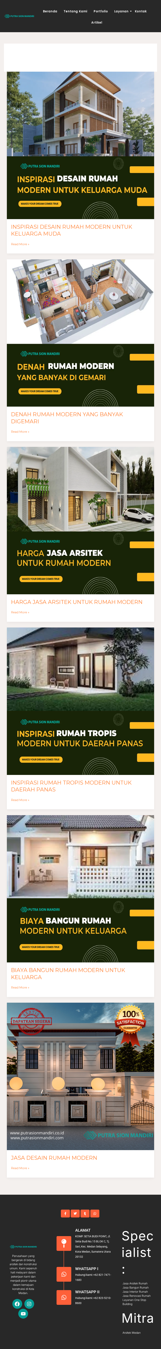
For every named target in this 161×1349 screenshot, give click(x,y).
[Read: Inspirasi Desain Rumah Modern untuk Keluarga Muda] (80, 145)
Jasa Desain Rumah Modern (54, 1158)
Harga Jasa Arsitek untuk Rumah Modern (77, 602)
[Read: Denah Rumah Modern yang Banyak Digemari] (80, 333)
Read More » (20, 244)
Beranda (50, 11)
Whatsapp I (86, 1268)
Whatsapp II (87, 1292)
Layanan (121, 11)
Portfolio (101, 11)
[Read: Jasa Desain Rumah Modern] (80, 1076)
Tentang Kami (75, 11)
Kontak (141, 11)
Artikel (96, 22)
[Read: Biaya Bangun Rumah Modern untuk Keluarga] (80, 889)
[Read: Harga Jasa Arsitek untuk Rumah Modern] (80, 520)
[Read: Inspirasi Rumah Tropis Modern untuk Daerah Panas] (80, 701)
